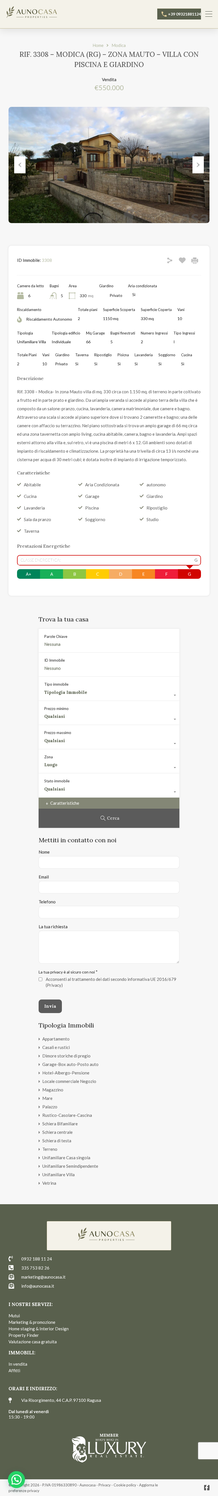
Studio (152, 519)
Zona (48, 757)
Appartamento (56, 1038)
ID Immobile (54, 660)
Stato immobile (57, 781)
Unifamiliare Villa (58, 1174)
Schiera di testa (56, 1140)
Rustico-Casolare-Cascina (67, 1115)
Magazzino (52, 1089)
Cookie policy (125, 1485)
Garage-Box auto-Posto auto (70, 1064)
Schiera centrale (57, 1132)
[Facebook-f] (206, 1487)
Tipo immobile (56, 684)
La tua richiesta (53, 926)
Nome (44, 851)
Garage (92, 496)
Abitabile (32, 484)
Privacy (104, 1485)
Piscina (92, 507)
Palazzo (49, 1106)
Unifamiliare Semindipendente (70, 1166)
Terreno (49, 1149)
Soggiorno (95, 519)
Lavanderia (34, 507)
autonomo (156, 484)
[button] (16, 1479)
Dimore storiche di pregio (66, 1055)
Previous (20, 164)
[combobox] (109, 695)
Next (198, 164)
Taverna (31, 531)
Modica (119, 45)
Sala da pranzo (37, 519)
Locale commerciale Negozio (69, 1081)
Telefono (47, 901)
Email (44, 876)
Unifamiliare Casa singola (66, 1157)
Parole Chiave (55, 636)
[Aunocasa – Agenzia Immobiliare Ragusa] (34, 13)
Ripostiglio (156, 507)
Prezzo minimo (56, 708)
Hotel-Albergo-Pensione (65, 1072)
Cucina (30, 496)
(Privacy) (54, 985)
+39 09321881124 (184, 14)
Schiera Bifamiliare (60, 1123)
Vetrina (49, 1183)
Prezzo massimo (57, 732)
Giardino (154, 496)
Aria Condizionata (102, 484)
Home (98, 45)
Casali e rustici (56, 1047)
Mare (47, 1098)
